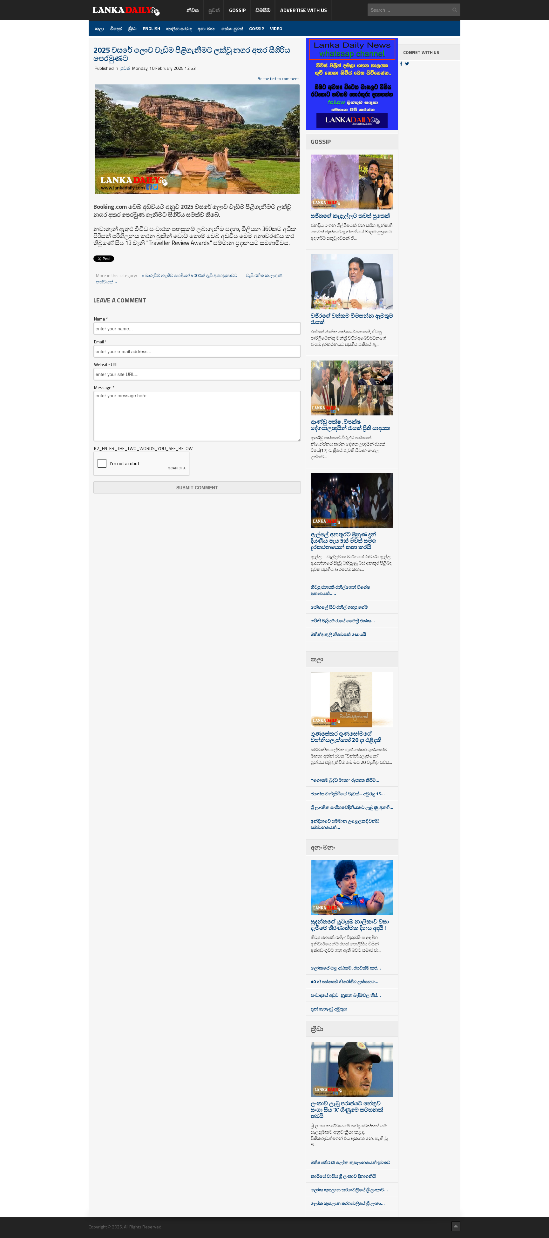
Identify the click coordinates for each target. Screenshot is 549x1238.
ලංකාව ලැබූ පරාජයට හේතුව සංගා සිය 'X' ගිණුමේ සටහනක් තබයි (347, 1109)
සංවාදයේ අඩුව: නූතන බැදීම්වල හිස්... (346, 995)
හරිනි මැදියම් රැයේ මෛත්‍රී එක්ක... (343, 620)
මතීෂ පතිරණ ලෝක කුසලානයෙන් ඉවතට (350, 1162)
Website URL (106, 364)
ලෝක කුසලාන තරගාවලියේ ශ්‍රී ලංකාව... (349, 1189)
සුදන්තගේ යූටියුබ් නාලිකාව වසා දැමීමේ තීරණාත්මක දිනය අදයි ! (350, 924)
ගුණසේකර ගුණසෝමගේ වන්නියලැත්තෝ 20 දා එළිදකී (346, 736)
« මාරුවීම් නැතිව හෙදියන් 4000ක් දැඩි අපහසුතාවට (190, 275)
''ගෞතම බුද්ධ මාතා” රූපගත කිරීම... (345, 780)
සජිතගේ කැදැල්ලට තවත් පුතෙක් (350, 215)
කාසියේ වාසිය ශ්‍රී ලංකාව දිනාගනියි (343, 1176)
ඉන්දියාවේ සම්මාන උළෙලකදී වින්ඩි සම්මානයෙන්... (345, 824)
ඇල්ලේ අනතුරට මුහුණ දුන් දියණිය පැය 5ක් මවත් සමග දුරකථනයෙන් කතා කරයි (343, 540)
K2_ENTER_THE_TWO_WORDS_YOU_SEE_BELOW (143, 448)
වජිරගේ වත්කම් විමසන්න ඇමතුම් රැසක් (352, 318)
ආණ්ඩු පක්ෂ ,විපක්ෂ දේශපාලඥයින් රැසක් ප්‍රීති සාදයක (350, 424)
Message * (104, 387)
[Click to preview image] (197, 138)
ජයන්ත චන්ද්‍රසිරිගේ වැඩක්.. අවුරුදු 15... (348, 793)
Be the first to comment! (279, 79)
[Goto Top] (455, 1226)
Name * (101, 319)
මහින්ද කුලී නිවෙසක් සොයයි (338, 634)
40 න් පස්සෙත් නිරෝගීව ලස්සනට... (344, 981)
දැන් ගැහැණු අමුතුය (329, 1008)
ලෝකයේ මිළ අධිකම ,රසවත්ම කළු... (346, 967)
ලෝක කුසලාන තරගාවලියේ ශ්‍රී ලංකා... (348, 1203)
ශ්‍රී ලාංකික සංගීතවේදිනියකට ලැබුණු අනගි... (352, 807)
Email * (100, 342)
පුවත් (125, 68)
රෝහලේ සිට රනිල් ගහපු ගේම (339, 607)
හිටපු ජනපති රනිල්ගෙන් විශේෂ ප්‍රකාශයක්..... (340, 590)
